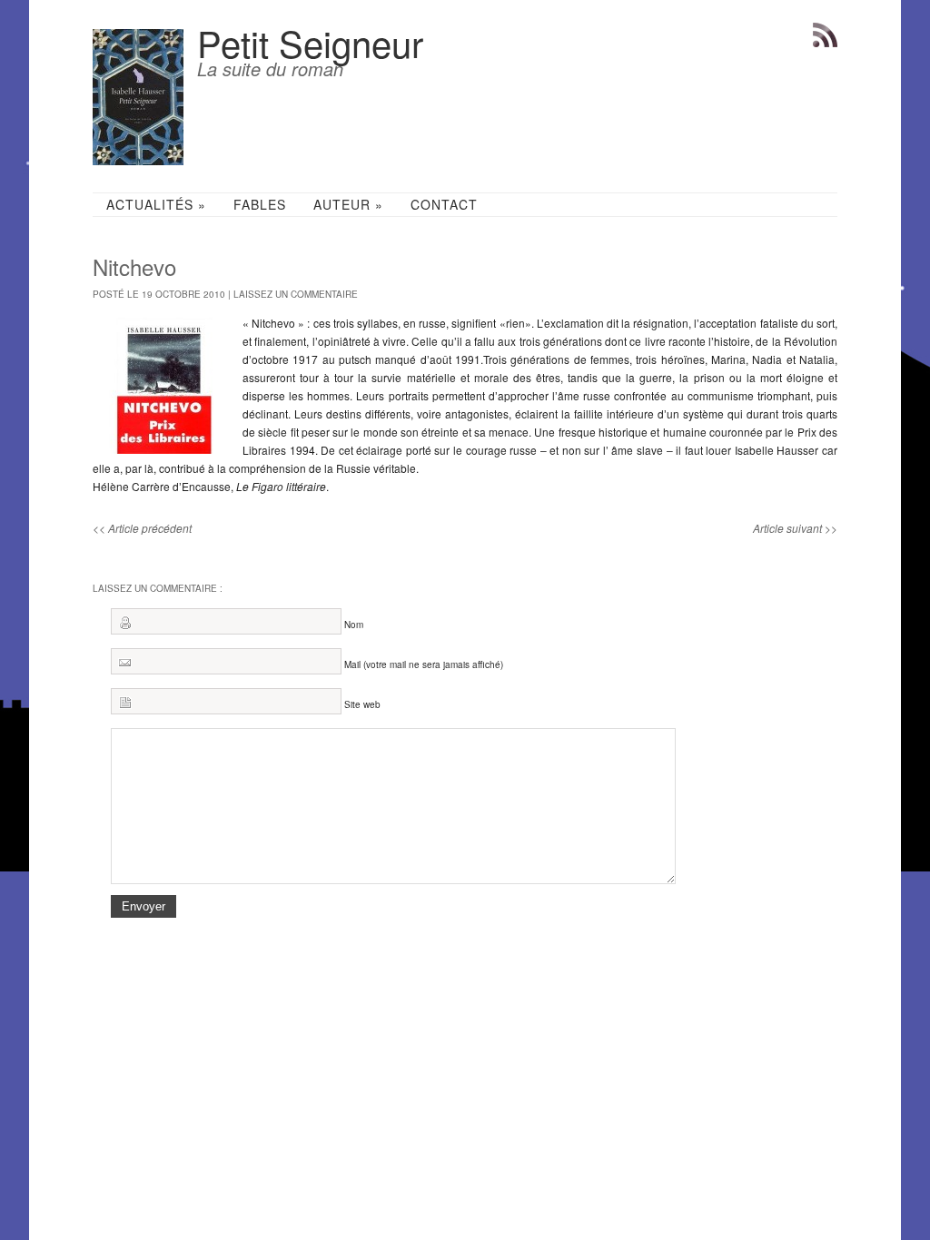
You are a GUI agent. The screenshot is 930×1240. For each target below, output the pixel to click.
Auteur (348, 204)
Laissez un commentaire (295, 294)
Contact (444, 204)
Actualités (156, 204)
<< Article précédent (142, 528)
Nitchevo (134, 266)
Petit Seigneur (310, 42)
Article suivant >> (795, 528)
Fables (259, 204)
